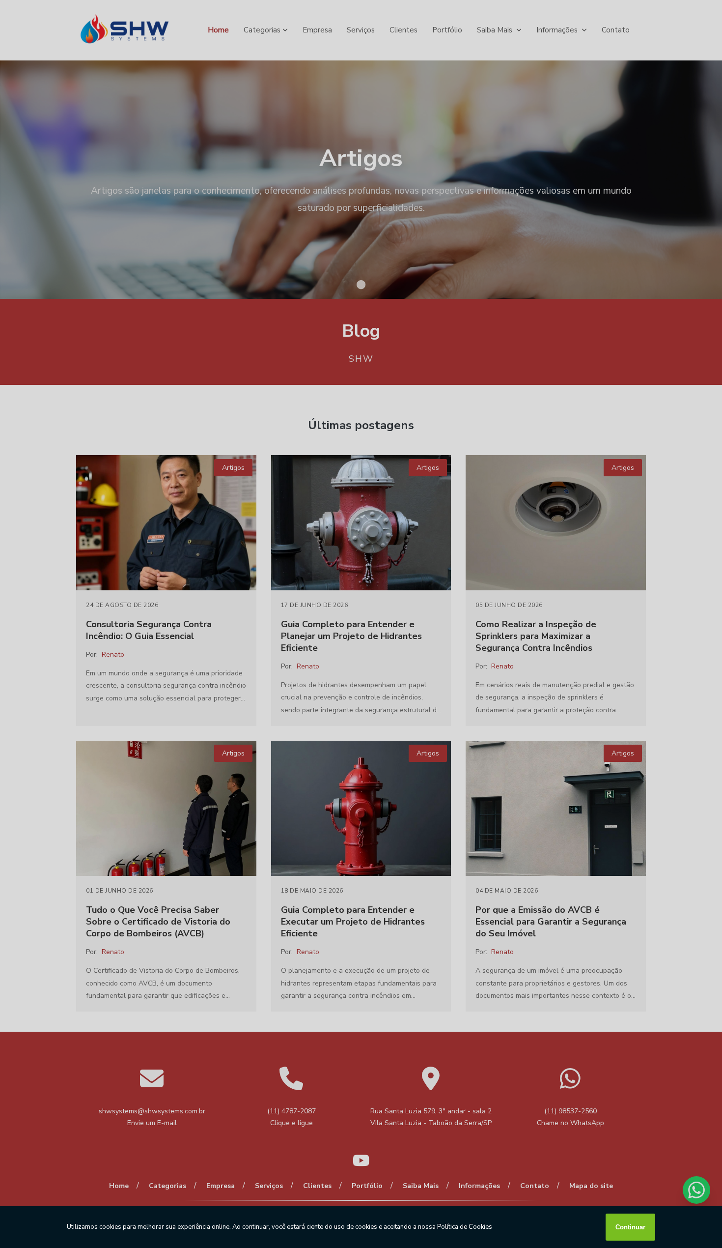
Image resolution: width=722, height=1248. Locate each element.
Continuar (630, 1227)
